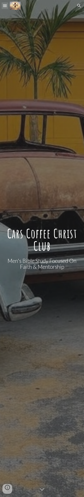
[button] (5, 5)
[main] (42, 239)
